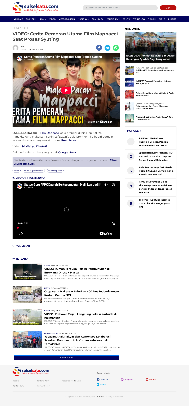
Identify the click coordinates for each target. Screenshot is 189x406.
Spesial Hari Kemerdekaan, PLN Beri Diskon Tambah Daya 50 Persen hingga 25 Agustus (156, 156)
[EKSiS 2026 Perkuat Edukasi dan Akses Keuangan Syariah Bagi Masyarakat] (150, 46)
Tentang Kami (43, 381)
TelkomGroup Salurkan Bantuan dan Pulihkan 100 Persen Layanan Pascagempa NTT (155, 70)
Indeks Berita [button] (66, 357)
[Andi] (16, 48)
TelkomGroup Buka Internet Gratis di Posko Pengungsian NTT (154, 203)
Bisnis (162, 19)
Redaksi (16, 381)
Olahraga (98, 19)
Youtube (152, 379)
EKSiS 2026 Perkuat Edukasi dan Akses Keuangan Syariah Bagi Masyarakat (150, 57)
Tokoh (152, 19)
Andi (23, 46)
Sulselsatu (101, 396)
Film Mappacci (50, 133)
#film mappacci (55, 170)
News (47, 288)
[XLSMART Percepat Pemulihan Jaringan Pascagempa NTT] (129, 81)
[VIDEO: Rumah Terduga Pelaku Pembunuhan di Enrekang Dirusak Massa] (27, 271)
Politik (126, 19)
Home (19, 19)
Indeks (172, 19)
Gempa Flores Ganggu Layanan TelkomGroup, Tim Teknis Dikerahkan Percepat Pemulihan (152, 106)
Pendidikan (113, 19)
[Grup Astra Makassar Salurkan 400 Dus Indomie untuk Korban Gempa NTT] (27, 294)
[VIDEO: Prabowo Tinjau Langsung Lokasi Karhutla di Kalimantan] (27, 316)
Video (52, 19)
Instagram (128, 379)
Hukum (42, 19)
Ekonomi (31, 19)
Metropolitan (67, 19)
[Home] (36, 7)
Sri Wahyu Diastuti (34, 146)
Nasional (83, 19)
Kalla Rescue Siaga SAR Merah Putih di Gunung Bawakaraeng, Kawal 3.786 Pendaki (156, 171)
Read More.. (69, 140)
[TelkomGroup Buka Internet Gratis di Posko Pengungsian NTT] (129, 93)
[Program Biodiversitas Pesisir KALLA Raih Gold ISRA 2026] (129, 117)
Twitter (102, 384)
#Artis (16, 170)
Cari (168, 7)
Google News (67, 152)
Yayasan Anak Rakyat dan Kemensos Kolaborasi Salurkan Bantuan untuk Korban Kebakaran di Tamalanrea (77, 340)
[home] (31, 371)
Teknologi (139, 19)
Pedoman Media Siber (71, 381)
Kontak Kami (18, 386)
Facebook (103, 379)
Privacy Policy (43, 386)
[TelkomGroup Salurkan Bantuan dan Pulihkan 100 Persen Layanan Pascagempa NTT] (129, 69)
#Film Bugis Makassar (33, 170)
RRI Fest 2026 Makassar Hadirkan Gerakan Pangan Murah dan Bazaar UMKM (153, 142)
